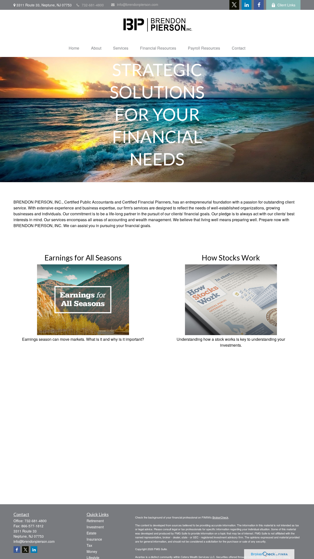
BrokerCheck (220, 517)
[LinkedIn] (246, 5)
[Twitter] (234, 5)
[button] (74, 48)
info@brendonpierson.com (137, 4)
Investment (95, 526)
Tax (89, 545)
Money (92, 551)
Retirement (95, 520)
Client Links (286, 4)
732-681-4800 (93, 4)
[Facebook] (259, 5)
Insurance (94, 539)
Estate (91, 533)
